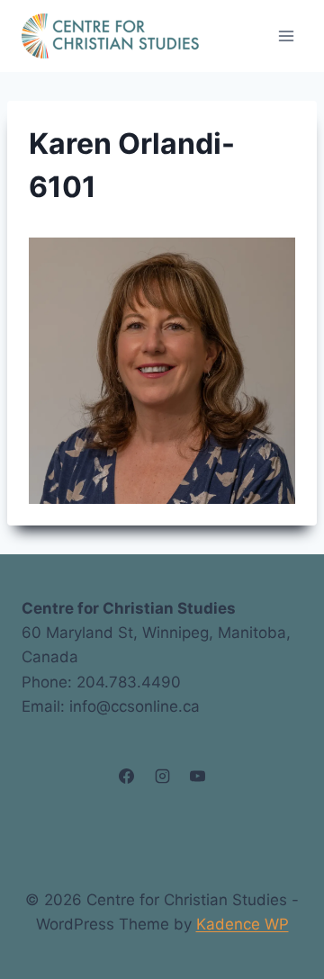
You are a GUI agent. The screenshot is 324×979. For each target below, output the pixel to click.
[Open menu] (285, 35)
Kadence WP (242, 924)
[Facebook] (127, 776)
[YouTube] (197, 776)
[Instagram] (162, 776)
